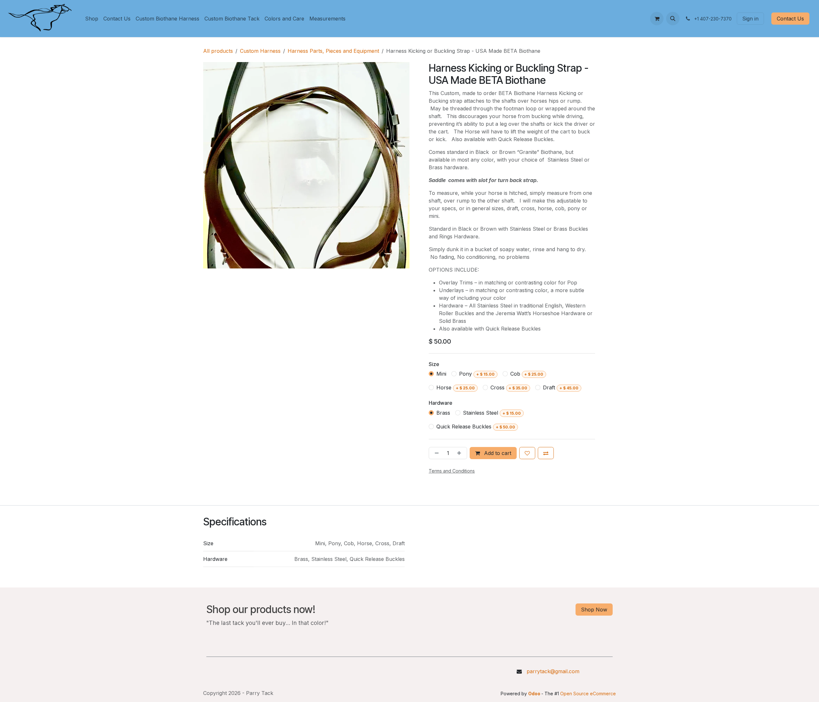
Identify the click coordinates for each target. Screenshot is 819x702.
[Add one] (460, 453)
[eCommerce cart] (657, 18)
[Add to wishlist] (527, 453)
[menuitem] (92, 18)
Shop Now (594, 609)
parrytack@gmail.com (553, 671)
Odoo (534, 693)
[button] (673, 18)
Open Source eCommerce (588, 693)
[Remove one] (435, 453)
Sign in (750, 18)
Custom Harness (260, 51)
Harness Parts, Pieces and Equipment (333, 51)
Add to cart (496, 453)
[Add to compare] (546, 453)
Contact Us (790, 18)
